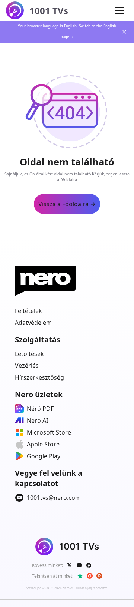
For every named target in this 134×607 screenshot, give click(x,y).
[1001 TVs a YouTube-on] (79, 565)
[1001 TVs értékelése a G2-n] (90, 576)
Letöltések (29, 354)
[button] (120, 10)
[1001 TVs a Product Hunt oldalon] (99, 576)
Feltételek (28, 311)
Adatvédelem (33, 323)
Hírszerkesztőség (39, 377)
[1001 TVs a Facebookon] (89, 565)
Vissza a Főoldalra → (67, 204)
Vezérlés (27, 366)
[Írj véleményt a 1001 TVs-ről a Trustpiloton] (80, 576)
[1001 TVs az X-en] (70, 565)
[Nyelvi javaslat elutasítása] (124, 32)
